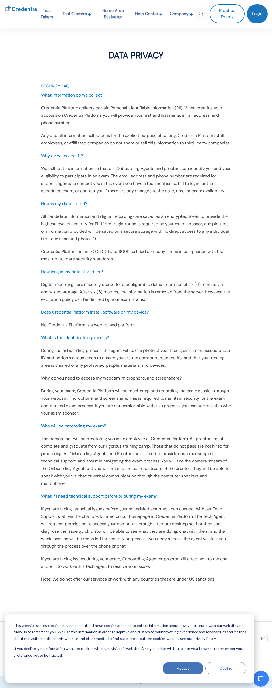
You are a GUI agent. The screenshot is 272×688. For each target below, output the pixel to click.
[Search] (201, 13)
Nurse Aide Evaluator (113, 14)
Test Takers (47, 14)
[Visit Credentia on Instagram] (263, 638)
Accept (183, 668)
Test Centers (75, 13)
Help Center (147, 13)
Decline (226, 668)
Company (180, 13)
